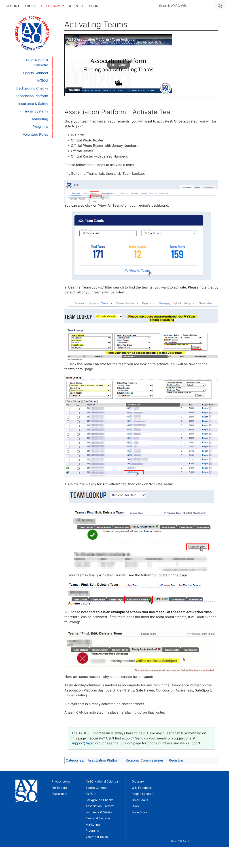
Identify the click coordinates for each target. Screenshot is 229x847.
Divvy (135, 806)
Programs (40, 127)
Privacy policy (61, 781)
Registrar (176, 760)
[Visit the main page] (32, 33)
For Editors (59, 787)
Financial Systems (33, 111)
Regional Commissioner (144, 760)
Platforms (51, 6)
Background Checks (32, 88)
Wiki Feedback (142, 787)
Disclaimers (59, 793)
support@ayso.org (86, 743)
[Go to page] (220, 6)
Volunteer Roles (22, 6)
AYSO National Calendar (36, 62)
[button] (118, 64)
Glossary (138, 781)
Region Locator (142, 793)
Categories (74, 760)
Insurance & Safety (33, 104)
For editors (139, 812)
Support (76, 6)
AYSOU (42, 80)
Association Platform (31, 96)
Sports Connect (35, 73)
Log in (92, 6)
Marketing (40, 119)
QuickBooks (140, 800)
